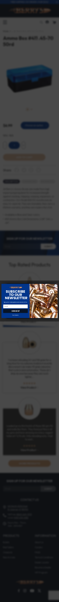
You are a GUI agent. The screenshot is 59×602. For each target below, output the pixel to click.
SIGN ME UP (15, 311)
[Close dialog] (55, 285)
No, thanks (15, 315)
